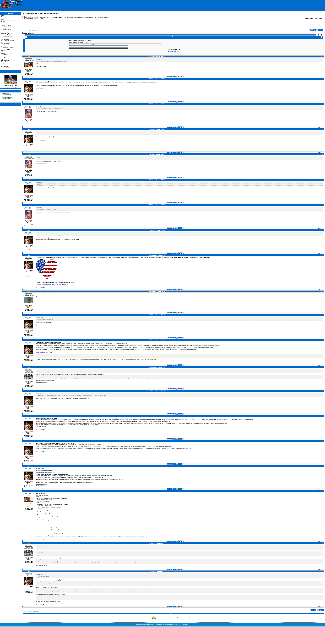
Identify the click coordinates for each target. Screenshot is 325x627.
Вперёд (37, 30)
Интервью (3, 21)
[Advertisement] (173, 24)
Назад (25, 30)
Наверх (319, 76)
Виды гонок (3, 59)
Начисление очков (5, 60)
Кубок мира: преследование (7, 42)
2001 (32, 73)
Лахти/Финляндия (5, 95)
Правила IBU (3, 61)
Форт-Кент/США (5, 33)
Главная (2, 15)
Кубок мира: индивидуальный (7, 40)
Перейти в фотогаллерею (11, 87)
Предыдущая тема (309, 18)
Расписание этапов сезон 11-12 (8, 47)
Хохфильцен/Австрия (6, 25)
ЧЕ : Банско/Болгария (6, 94)
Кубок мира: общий (5, 39)
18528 (31, 98)
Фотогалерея (3, 18)
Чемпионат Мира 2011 (6, 34)
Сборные (3, 53)
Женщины (3, 51)
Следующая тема (318, 18)
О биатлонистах (44, 13)
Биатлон (2, 22)
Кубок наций (3, 46)
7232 (32, 508)
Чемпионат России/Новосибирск (9, 100)
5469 (32, 309)
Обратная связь (4, 66)
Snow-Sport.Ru (26, 13)
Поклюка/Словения (6, 26)
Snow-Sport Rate (4, 54)
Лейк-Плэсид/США (6, 32)
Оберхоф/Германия (6, 28)
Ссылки (2, 63)
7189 (32, 123)
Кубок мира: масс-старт (6, 44)
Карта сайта (3, 64)
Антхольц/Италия (5, 30)
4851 (32, 385)
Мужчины (3, 50)
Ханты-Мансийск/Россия (7, 98)
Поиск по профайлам (5, 55)
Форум (2, 19)
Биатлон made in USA (54, 13)
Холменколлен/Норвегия (7, 36)
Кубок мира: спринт (5, 43)
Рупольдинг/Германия (6, 29)
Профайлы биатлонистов (6, 16)
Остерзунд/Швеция (6, 23)
